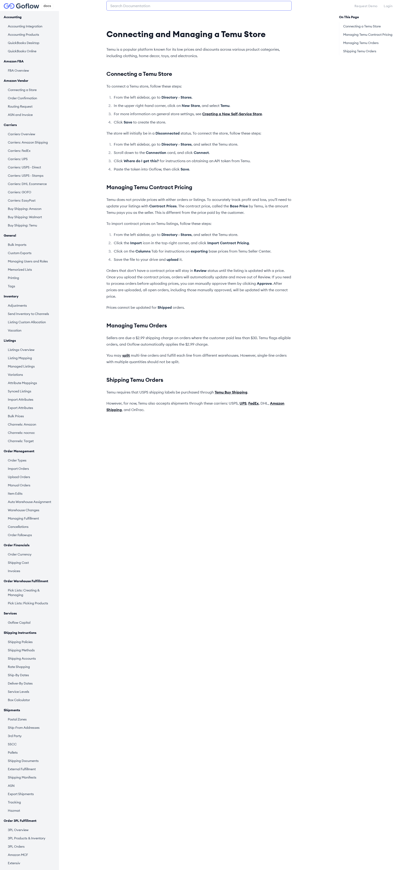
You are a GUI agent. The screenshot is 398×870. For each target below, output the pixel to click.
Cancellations (18, 527)
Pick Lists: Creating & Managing (24, 592)
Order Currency (20, 554)
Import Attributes (20, 399)
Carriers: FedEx (19, 151)
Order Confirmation (22, 98)
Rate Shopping (19, 667)
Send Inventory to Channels (28, 314)
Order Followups (20, 535)
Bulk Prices (16, 416)
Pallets (13, 752)
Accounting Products (23, 34)
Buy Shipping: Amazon (24, 209)
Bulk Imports (17, 245)
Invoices (14, 571)
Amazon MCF (18, 855)
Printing (13, 278)
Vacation (14, 330)
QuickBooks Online (22, 51)
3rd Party (15, 736)
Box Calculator (19, 700)
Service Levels (18, 692)
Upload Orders (19, 477)
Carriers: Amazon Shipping (28, 142)
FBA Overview (18, 70)
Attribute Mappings (22, 383)
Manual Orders (19, 485)
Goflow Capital (19, 622)
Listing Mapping (20, 358)
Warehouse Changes (23, 510)
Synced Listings (19, 391)
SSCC (12, 744)
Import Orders (18, 469)
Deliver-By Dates (20, 683)
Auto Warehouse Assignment (29, 502)
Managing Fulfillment (23, 518)
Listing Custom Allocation (27, 322)
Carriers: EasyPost (21, 200)
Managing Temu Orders (136, 325)
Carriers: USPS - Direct (24, 167)
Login (388, 6)
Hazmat (14, 810)
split (126, 355)
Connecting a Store (22, 90)
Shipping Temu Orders (134, 379)
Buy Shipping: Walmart (25, 217)
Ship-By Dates (18, 675)
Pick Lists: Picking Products (28, 603)
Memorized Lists (20, 269)
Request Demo (365, 6)
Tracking (14, 802)
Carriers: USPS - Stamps (26, 175)
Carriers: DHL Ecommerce (27, 184)
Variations (15, 375)
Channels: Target (21, 441)
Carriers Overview (21, 134)
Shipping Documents (23, 761)
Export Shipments (21, 794)
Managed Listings (21, 366)
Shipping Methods (21, 650)
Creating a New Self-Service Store (232, 114)
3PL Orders (16, 846)
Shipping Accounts (22, 658)
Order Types (17, 460)
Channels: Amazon (22, 424)
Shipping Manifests (22, 777)
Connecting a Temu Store (139, 73)
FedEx (253, 403)
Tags (11, 286)
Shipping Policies (20, 642)
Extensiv (14, 863)
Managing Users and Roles (28, 261)
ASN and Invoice (20, 115)
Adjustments (17, 305)
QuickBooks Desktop (23, 43)
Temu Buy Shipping (231, 392)
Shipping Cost (18, 563)
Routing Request (20, 106)
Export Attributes (20, 408)
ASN (11, 786)
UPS (243, 403)
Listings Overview (21, 350)
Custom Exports (20, 253)
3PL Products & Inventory (26, 838)
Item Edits (15, 493)
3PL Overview (18, 830)
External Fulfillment (22, 769)
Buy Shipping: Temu (22, 225)
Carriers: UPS (18, 159)
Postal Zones (17, 719)
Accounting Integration (25, 26)
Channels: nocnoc (21, 433)
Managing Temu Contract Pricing (149, 187)
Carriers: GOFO (19, 192)
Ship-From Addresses (24, 728)
